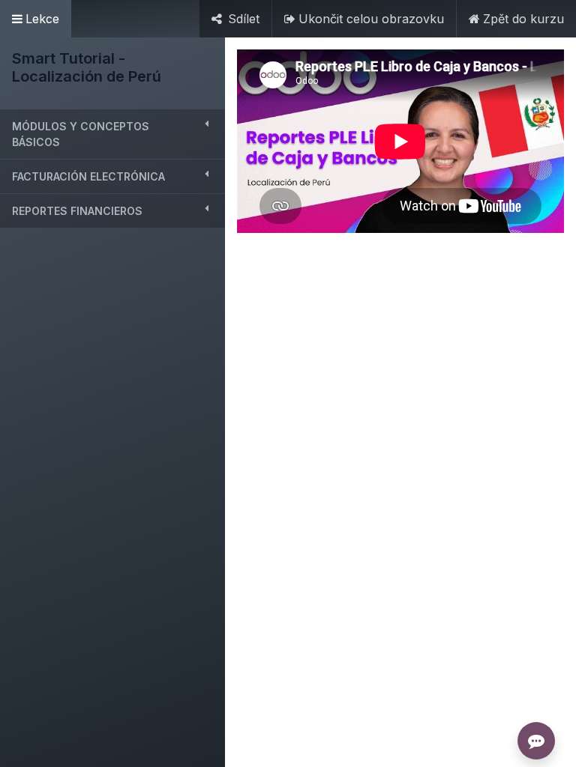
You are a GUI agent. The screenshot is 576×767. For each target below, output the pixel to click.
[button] (112, 134)
